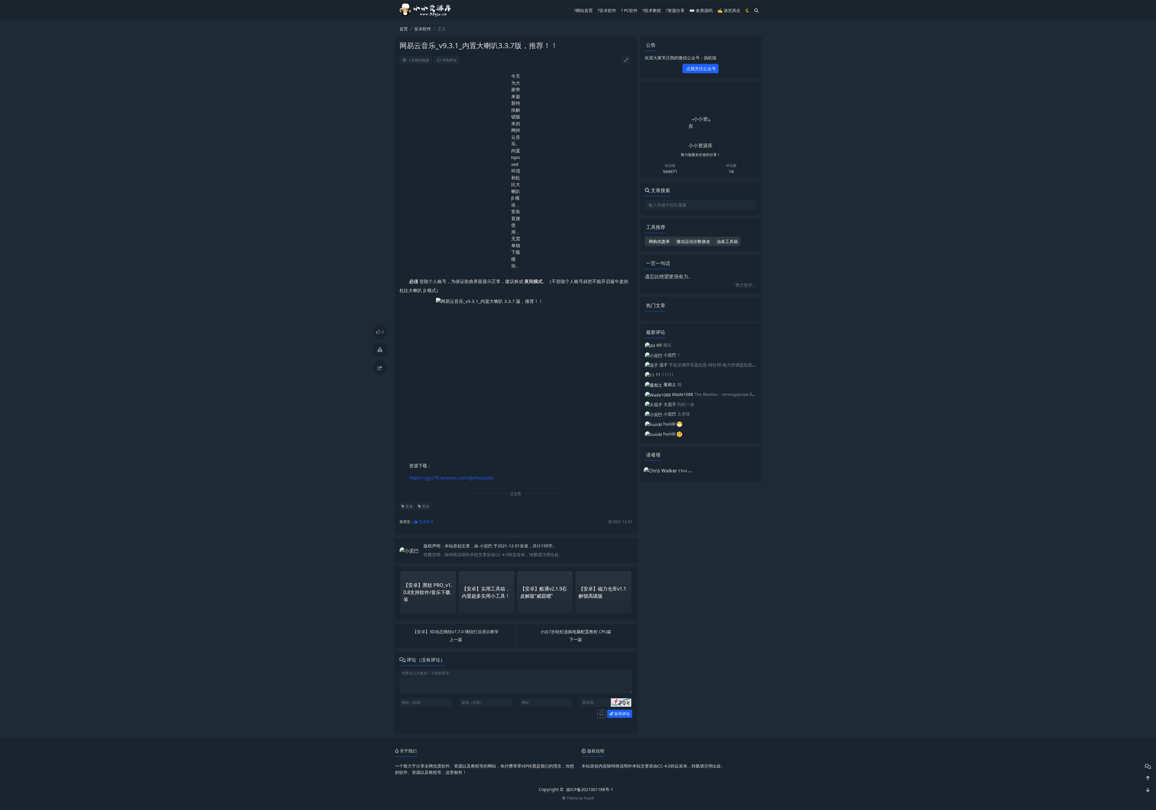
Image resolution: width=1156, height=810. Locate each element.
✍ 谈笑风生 (729, 10)
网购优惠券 (659, 241)
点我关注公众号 (700, 68)
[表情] (601, 714)
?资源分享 (675, 10)
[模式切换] (747, 10)
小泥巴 (486, 546)
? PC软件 (629, 10)
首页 (403, 29)
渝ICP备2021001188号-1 (589, 789)
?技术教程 (651, 10)
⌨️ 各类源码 (701, 10)
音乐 (425, 506)
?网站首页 (583, 10)
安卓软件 (422, 29)
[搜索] (756, 10)
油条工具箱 (727, 241)
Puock (589, 798)
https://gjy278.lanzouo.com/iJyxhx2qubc (451, 478)
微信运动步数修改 (692, 241)
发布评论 (621, 713)
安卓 (409, 506)
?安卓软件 (607, 10)
